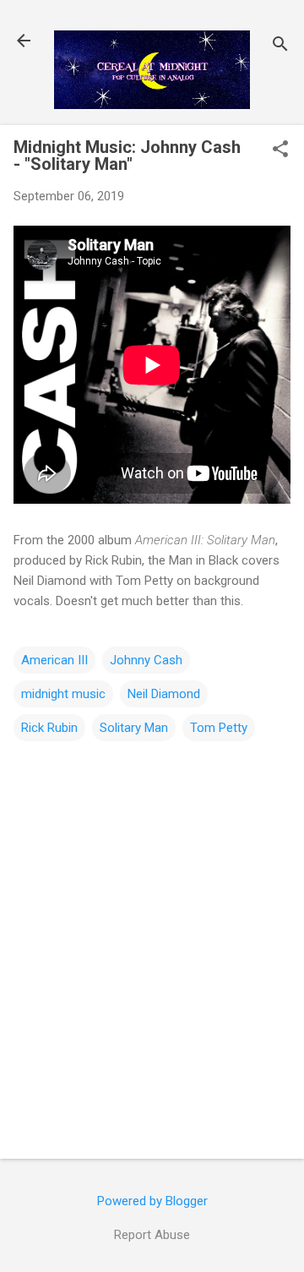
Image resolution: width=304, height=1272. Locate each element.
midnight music (63, 694)
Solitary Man (134, 727)
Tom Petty (218, 727)
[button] (280, 150)
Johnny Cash (146, 660)
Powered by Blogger (152, 1201)
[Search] (280, 46)
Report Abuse (152, 1234)
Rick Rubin (49, 727)
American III (54, 660)
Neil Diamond (164, 694)
